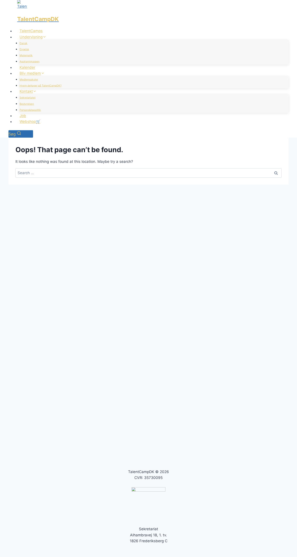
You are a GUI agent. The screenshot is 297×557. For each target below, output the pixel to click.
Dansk (23, 43)
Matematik (26, 55)
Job (23, 115)
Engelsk (24, 49)
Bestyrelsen (27, 103)
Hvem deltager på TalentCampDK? (41, 85)
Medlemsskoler (29, 79)
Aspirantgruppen (30, 61)
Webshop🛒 (30, 121)
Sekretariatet (27, 97)
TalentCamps (31, 31)
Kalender (27, 67)
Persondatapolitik (30, 110)
